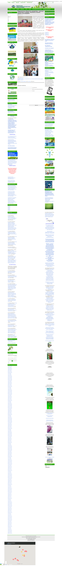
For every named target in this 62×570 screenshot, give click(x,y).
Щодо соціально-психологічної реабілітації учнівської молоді (50, 269)
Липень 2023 (9, 409)
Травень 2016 (10, 509)
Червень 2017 (10, 494)
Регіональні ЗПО (23, 2)
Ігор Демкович (33, 540)
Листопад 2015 (10, 516)
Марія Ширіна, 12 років (48, 130)
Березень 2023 (10, 414)
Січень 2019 (9, 472)
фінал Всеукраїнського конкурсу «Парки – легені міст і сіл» (12, 321)
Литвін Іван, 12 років (48, 133)
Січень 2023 (9, 416)
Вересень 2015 (10, 519)
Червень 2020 (10, 452)
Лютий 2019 (9, 471)
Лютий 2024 (9, 401)
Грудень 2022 (10, 417)
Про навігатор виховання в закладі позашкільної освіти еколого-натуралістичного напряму (49, 324)
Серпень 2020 (10, 450)
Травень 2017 (10, 495)
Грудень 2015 (10, 515)
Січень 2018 (9, 486)
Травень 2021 (10, 439)
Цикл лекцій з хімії (47, 75)
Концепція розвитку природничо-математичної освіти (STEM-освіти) (11, 178)
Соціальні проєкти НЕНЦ (49, 96)
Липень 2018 (9, 479)
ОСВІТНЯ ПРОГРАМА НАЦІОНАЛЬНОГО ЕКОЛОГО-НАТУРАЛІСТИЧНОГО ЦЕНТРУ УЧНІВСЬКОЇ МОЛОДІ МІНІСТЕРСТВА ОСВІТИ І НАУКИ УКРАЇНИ (12, 142)
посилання (29, 81)
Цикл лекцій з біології (48, 74)
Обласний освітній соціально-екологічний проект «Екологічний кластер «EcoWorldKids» (49, 328)
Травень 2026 (10, 369)
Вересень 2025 (10, 379)
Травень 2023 (10, 411)
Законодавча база (29, 2)
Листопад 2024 (10, 390)
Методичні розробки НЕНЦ (49, 418)
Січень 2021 (9, 444)
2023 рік (9, 208)
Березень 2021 (10, 442)
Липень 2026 (9, 367)
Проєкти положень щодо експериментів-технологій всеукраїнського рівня (11, 181)
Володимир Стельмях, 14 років (49, 135)
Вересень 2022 (10, 421)
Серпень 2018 (10, 478)
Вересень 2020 (10, 449)
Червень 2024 (10, 396)
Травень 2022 (10, 425)
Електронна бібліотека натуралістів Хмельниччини (49, 420)
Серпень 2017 (10, 492)
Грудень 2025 (10, 375)
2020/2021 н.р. (47, 33)
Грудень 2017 (10, 487)
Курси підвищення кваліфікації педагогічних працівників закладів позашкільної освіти (12, 238)
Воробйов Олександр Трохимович (49, 123)
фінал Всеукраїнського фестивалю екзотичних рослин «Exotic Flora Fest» (12, 310)
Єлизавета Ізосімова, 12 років (49, 131)
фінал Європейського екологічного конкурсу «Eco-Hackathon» (12, 281)
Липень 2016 (9, 507)
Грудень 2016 (10, 501)
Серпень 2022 (10, 422)
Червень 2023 (10, 410)
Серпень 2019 (10, 464)
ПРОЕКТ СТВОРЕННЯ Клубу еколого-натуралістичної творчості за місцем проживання (49, 332)
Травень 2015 (10, 523)
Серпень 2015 (10, 520)
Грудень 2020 (10, 445)
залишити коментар (23, 81)
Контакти (13, 2)
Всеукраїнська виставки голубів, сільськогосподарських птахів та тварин (12, 276)
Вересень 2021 (10, 435)
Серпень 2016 (10, 506)
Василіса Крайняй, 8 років (48, 129)
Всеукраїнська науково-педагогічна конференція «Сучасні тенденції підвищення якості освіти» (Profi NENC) (12, 217)
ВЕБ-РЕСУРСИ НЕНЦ (12, 23)
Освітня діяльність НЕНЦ (49, 11)
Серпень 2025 (10, 380)
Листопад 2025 (10, 376)
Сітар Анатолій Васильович (49, 124)
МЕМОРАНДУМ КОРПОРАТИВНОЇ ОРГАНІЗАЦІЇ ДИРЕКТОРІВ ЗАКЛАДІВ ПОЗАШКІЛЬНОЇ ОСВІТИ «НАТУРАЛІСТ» (12, 106)
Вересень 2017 (10, 491)
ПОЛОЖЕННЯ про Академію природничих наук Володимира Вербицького (49, 72)
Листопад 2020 (10, 446)
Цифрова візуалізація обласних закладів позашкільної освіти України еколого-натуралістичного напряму (49, 236)
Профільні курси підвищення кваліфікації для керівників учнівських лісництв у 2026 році (12, 233)
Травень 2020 (10, 453)
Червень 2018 (10, 480)
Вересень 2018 (10, 477)
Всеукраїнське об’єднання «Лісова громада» (11, 341)
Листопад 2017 (10, 488)
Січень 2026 (9, 374)
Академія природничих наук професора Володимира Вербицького (49, 70)
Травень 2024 (10, 397)
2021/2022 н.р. (47, 34)
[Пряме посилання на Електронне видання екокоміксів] (50, 462)
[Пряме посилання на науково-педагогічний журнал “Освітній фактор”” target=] (49, 432)
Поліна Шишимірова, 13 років (49, 136)
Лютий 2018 (9, 485)
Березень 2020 (10, 456)
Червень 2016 (10, 508)
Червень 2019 (10, 466)
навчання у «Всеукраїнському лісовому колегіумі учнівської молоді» (12, 300)
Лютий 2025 (9, 387)
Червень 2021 (10, 438)
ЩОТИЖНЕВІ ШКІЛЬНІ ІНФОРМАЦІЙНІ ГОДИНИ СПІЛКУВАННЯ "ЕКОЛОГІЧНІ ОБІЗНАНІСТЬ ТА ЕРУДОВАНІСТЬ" (50, 319)
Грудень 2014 (10, 529)
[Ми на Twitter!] (44, 2)
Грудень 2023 (10, 403)
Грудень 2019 (10, 459)
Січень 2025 (9, 388)
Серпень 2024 (10, 394)
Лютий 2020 (9, 457)
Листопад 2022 (10, 418)
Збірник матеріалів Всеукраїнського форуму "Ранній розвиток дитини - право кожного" (49, 232)
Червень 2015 (10, 522)
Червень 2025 (10, 382)
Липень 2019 (9, 465)
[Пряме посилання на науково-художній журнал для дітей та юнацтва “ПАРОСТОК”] (50, 444)
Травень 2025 (10, 383)
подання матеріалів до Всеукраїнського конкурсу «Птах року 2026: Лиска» (12, 325)
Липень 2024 (9, 395)
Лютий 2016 (9, 513)
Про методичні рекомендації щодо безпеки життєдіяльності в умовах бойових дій (50, 287)
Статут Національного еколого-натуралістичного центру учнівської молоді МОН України (12, 137)
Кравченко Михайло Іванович (49, 125)
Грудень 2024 (10, 389)
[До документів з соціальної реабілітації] (50, 157)
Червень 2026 (10, 368)
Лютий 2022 (9, 429)
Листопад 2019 (10, 460)
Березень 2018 (10, 484)
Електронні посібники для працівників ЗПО (49, 413)
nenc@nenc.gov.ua (32, 539)
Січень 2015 (9, 528)
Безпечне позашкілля (48, 76)
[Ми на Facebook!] (41, 2)
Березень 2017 (10, 498)
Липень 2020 (9, 451)
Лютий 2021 (9, 443)
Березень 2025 (10, 386)
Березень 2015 (10, 526)
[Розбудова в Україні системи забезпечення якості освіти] (50, 223)
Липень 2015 (9, 521)
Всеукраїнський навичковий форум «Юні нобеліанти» (11, 272)
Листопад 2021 (10, 432)
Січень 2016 (9, 514)
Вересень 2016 (10, 505)
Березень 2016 (10, 512)
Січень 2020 (9, 458)
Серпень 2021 (10, 436)
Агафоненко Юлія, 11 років (48, 134)
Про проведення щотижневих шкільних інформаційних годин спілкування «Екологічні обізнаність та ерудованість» (49, 314)
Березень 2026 (10, 372)
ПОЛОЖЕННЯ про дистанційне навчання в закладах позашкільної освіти (49, 283)
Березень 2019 (10, 470)
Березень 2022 (10, 428)
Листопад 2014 (10, 530)
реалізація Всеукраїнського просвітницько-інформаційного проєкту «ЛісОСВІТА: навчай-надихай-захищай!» (12, 252)
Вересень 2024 (10, 393)
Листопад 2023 (10, 404)
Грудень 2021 (10, 431)
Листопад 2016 (10, 502)
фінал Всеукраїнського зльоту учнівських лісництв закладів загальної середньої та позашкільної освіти (12, 305)
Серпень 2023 (10, 408)
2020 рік (9, 206)
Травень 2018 (10, 481)
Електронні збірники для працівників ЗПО (49, 416)
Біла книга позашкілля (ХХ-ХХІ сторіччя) (49, 341)
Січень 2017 (9, 500)
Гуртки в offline (47, 15)
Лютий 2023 (9, 415)
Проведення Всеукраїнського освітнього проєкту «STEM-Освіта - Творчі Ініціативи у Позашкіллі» (12, 258)
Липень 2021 (9, 437)
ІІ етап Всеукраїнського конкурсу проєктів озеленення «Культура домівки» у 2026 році (12, 336)
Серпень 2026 (10, 366)
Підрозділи (17, 2)
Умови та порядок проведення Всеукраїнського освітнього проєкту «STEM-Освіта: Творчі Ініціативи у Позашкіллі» (12, 261)
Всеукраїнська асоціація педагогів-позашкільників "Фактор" (11, 100)
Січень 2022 (9, 430)
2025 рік (9, 210)
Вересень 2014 (10, 533)
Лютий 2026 (9, 373)
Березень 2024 (10, 400)
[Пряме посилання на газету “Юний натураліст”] (50, 455)
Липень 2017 (9, 493)
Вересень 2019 (10, 463)
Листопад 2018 (10, 474)
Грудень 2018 (10, 473)
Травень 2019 (10, 467)
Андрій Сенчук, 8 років (48, 132)
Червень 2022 (10, 424)
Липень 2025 (9, 381)
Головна (9, 2)
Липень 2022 (9, 423)
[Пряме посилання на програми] (49, 359)
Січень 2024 (9, 402)
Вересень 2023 (10, 407)
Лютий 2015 (9, 527)
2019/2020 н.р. (47, 32)
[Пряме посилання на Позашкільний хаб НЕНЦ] (12, 94)
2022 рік (9, 207)
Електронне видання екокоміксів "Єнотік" (49, 457)
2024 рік (9, 209)
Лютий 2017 (9, 499)
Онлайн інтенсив (10, 247)
